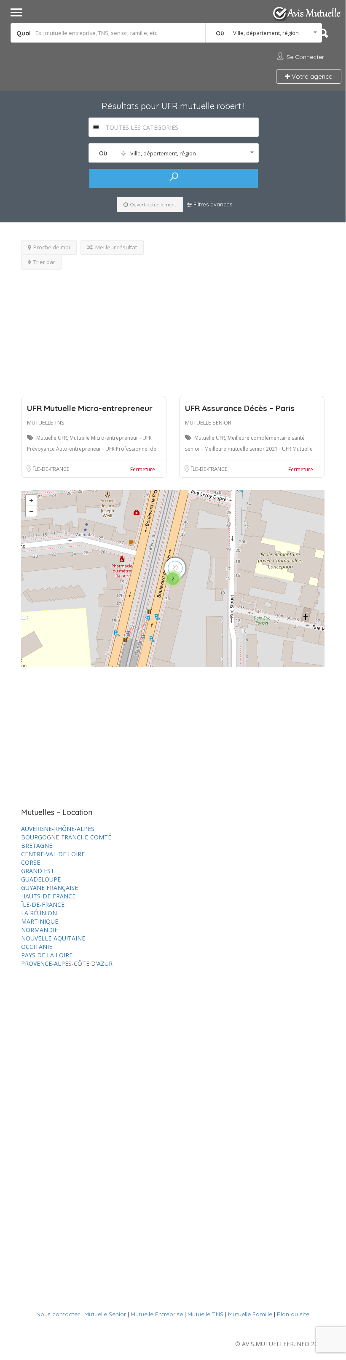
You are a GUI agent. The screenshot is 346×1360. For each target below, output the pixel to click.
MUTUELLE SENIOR (208, 422)
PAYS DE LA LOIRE (46, 955)
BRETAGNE (36, 846)
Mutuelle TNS (205, 1314)
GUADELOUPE (41, 879)
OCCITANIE (36, 947)
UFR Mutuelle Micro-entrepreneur (90, 408)
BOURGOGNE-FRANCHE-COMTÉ (66, 837)
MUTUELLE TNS (45, 422)
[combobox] (264, 33)
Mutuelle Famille (250, 1314)
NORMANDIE (39, 930)
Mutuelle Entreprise (157, 1314)
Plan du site (293, 1314)
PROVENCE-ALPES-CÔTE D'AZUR (67, 963)
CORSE (30, 862)
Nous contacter (58, 1314)
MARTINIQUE (39, 921)
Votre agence (311, 76)
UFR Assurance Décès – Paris (240, 408)
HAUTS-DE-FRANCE (48, 896)
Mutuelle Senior (105, 1314)
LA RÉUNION (39, 913)
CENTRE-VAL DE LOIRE (53, 854)
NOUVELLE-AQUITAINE (53, 938)
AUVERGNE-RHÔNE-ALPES (57, 829)
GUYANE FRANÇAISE (49, 888)
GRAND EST (37, 871)
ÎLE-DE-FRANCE (51, 469)
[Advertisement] (173, 328)
